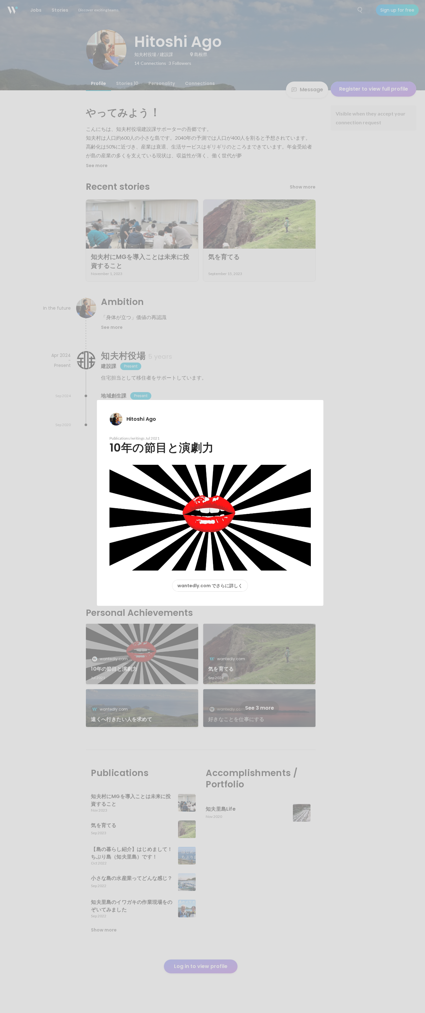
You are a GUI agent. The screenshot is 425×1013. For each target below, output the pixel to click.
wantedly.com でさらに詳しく (210, 585)
